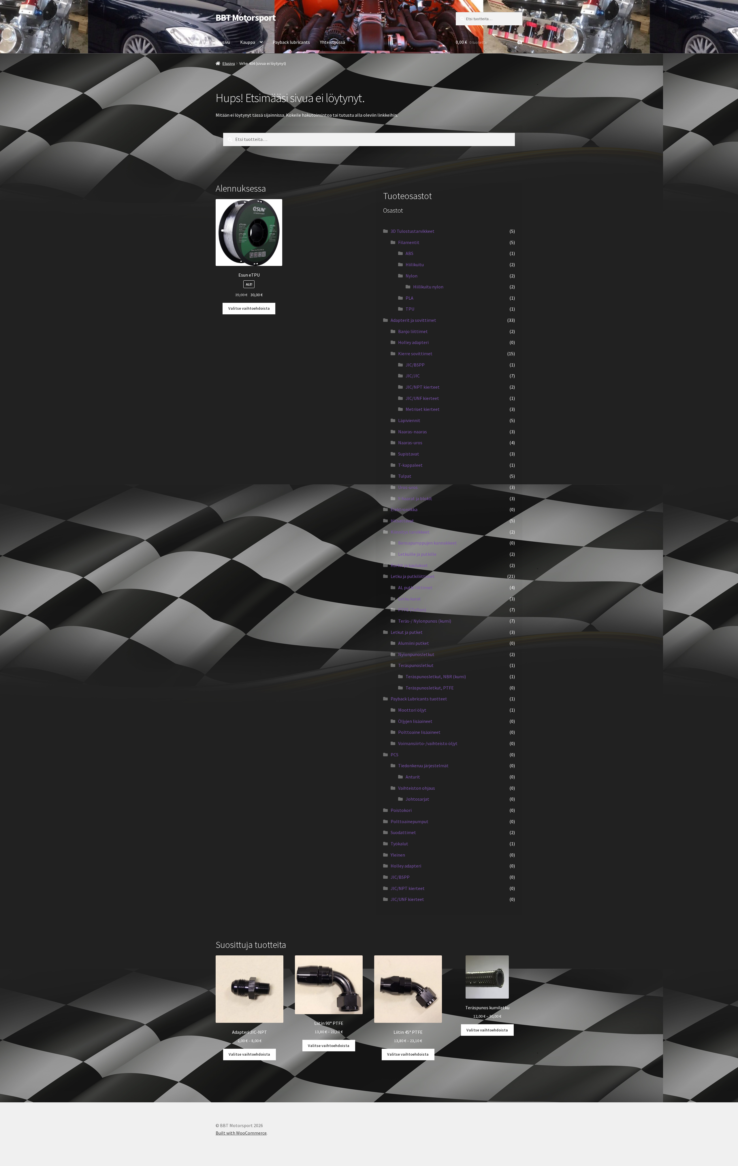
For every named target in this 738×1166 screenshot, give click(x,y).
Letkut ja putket (407, 632)
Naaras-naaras (412, 431)
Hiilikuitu (415, 264)
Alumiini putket (413, 643)
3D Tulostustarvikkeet (412, 231)
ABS (409, 253)
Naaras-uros (410, 442)
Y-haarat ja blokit (415, 498)
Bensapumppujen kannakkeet (427, 543)
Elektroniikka (404, 509)
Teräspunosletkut (416, 665)
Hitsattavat (402, 521)
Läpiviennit (409, 420)
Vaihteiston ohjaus (416, 788)
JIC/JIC (413, 376)
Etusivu (223, 42)
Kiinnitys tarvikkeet (410, 532)
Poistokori (401, 810)
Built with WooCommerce (241, 1133)
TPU (410, 309)
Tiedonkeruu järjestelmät (423, 765)
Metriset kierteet (423, 409)
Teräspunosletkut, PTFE (430, 688)
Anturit (413, 777)
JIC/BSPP (415, 365)
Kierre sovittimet (415, 353)
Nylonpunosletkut (416, 654)
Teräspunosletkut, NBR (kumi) (436, 676)
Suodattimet (403, 832)
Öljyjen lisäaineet (415, 721)
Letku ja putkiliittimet (413, 576)
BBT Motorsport (246, 17)
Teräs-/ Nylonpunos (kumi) (424, 621)
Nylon (411, 276)
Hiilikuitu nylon (428, 287)
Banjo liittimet (413, 331)
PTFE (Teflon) (412, 610)
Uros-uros (408, 487)
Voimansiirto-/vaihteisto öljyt (428, 743)
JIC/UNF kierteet (422, 398)
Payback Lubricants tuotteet (419, 699)
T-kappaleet (410, 465)
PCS (394, 754)
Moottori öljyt (412, 710)
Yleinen (398, 855)
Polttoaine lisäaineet (419, 732)
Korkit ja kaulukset (409, 565)
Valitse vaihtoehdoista (249, 308)
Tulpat (404, 476)
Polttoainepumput (409, 821)
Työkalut (399, 843)
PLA (409, 298)
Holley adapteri (413, 342)
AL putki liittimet (415, 587)
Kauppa (247, 42)
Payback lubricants (291, 42)
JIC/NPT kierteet (423, 387)
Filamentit (408, 242)
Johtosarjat (417, 799)
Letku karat (409, 599)
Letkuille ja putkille (417, 554)
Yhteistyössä (332, 42)
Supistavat (408, 454)
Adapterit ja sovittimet (413, 320)
